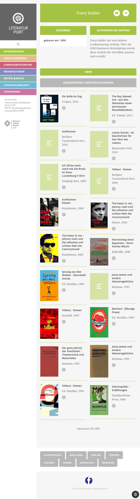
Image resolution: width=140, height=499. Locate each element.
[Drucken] (117, 13)
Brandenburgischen (21, 108)
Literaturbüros (12, 111)
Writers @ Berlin (14, 78)
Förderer (114, 455)
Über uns (96, 455)
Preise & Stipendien (15, 58)
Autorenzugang (52, 455)
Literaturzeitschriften (18, 64)
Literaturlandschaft (16, 85)
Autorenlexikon (14, 51)
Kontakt (67, 462)
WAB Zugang (76, 455)
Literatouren (12, 91)
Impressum (108, 462)
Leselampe (49, 462)
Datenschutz (87, 462)
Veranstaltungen (14, 71)
